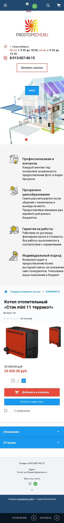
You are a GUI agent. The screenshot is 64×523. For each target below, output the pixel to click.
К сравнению (22, 410)
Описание (11, 432)
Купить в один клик (32, 401)
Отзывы (9, 442)
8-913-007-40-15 (22, 58)
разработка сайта (26, 499)
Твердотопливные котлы (25, 291)
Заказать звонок (32, 67)
